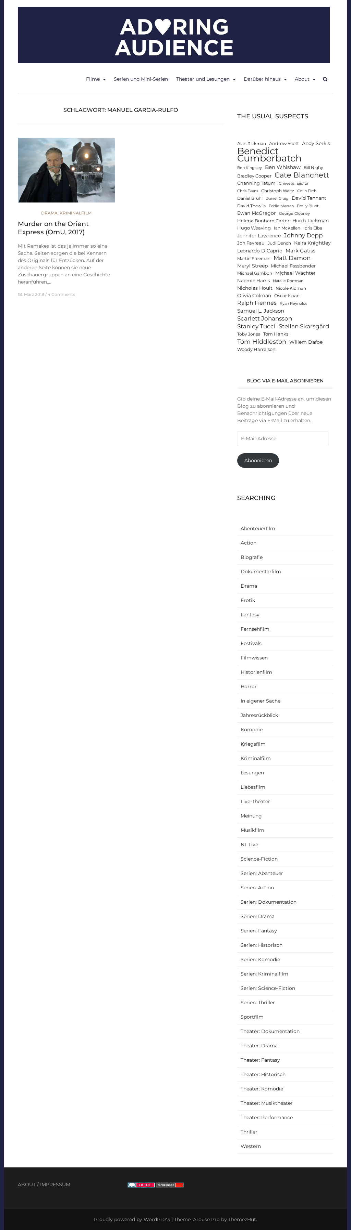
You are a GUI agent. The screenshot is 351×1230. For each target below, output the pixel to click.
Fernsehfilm (255, 629)
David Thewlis (251, 206)
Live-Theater (255, 801)
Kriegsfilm (253, 744)
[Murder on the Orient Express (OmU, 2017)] (66, 173)
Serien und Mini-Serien (141, 79)
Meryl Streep (252, 266)
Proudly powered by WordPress (132, 1219)
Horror (249, 686)
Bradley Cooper (254, 176)
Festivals (251, 643)
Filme (93, 79)
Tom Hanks (275, 334)
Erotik (248, 600)
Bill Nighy (313, 167)
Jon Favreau (251, 243)
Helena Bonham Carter (263, 220)
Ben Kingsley (249, 168)
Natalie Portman (288, 281)
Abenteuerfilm (258, 528)
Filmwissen (254, 658)
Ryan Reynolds (293, 303)
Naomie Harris (253, 280)
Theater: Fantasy (260, 1060)
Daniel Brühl (250, 198)
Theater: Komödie (262, 1089)
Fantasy (250, 615)
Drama (49, 212)
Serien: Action (257, 888)
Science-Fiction (259, 859)
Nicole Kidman (291, 288)
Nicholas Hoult (255, 288)
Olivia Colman (254, 295)
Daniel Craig (277, 198)
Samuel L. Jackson (260, 311)
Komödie (252, 730)
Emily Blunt (307, 206)
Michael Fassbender (293, 266)
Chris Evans (247, 191)
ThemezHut (242, 1219)
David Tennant (309, 198)
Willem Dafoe (306, 342)
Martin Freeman (253, 258)
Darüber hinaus (262, 79)
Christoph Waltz (277, 190)
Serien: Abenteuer (262, 873)
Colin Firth (306, 191)
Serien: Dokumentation (268, 902)
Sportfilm (252, 1017)
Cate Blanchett (302, 175)
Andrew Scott (284, 143)
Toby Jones (248, 334)
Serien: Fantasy (259, 931)
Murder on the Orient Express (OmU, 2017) (53, 228)
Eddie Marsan (281, 206)
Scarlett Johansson (264, 318)
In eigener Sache (260, 701)
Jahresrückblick (259, 715)
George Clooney (294, 213)
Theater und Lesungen (203, 79)
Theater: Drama (259, 1046)
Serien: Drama (258, 916)
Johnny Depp (303, 235)
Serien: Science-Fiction (268, 988)
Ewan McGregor (256, 213)
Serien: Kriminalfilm (264, 974)
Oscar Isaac (286, 295)
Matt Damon (292, 257)
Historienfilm (256, 672)
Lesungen (252, 773)
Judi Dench (279, 243)
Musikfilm (252, 830)
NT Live (249, 844)
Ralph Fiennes (257, 302)
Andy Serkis (316, 143)
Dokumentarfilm (261, 571)
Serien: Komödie (260, 959)
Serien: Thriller (258, 1002)
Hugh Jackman (310, 220)
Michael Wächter (295, 273)
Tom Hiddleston (261, 341)
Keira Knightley (312, 243)
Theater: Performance (267, 1117)
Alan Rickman (251, 143)
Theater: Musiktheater (267, 1103)
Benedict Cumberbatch (269, 154)
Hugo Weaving (254, 228)
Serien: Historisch (261, 945)
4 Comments (61, 294)
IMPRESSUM (55, 1184)
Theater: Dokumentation (270, 1031)
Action (248, 543)
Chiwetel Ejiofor (293, 183)
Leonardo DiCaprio (259, 250)
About (302, 79)
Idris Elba (312, 228)
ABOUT (27, 1184)
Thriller (249, 1132)
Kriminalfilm (76, 212)
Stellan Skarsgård (304, 326)
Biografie (252, 557)
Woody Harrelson (256, 349)
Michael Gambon (254, 273)
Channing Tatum (256, 183)
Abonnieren (258, 460)
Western (251, 1146)
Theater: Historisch (263, 1074)
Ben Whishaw (283, 167)
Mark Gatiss (300, 250)
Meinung (251, 816)
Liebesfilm (253, 787)
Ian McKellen (287, 228)
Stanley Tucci (256, 326)
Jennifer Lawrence (259, 236)
